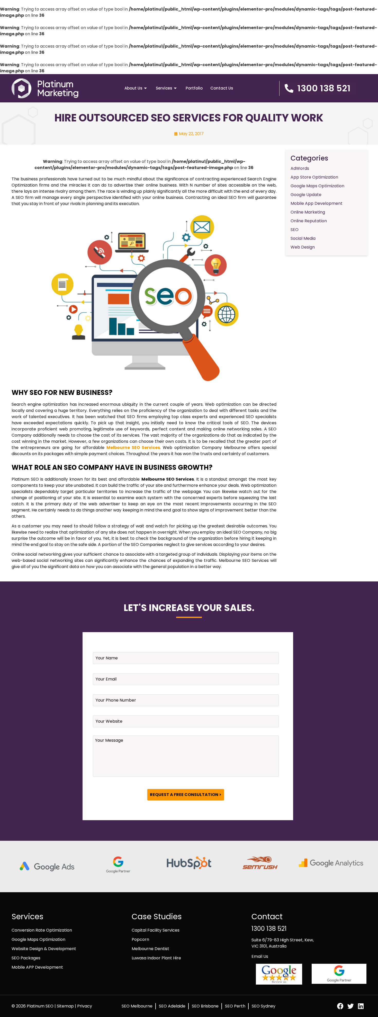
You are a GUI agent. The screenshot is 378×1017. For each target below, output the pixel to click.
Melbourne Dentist (150, 949)
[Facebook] (340, 1006)
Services (164, 88)
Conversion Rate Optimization (42, 930)
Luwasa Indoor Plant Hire (156, 958)
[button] (317, 88)
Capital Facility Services (155, 930)
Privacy (84, 1006)
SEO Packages (26, 958)
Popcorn (140, 939)
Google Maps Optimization (38, 939)
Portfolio (194, 88)
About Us (133, 88)
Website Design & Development (44, 949)
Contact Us (221, 88)
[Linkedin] (361, 1006)
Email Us (259, 956)
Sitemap (66, 1006)
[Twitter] (350, 1006)
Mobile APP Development (37, 967)
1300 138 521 (269, 928)
